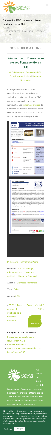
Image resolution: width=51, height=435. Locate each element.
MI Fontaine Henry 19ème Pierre (22, 262)
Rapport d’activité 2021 (18, 344)
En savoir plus (9, 423)
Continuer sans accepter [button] (35, 421)
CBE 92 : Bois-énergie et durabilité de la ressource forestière (14, 313)
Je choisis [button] (8, 429)
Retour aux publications (34, 321)
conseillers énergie (31, 105)
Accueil (6, 28)
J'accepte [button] (19, 429)
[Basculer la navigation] (47, 5)
